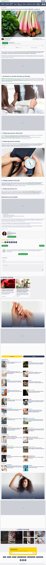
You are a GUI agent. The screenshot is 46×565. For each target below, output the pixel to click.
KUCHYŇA (9, 455)
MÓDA (8, 361)
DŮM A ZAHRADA (32, 390)
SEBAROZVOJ (29, 4)
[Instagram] (44, 1)
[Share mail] (16, 242)
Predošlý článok (4, 245)
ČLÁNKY (8, 398)
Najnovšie (33, 356)
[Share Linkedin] (14, 242)
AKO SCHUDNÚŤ (20, 4)
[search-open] (44, 4)
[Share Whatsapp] (7, 242)
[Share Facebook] (5, 242)
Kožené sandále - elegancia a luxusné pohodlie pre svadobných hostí (35, 373)
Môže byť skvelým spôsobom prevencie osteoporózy (10, 137)
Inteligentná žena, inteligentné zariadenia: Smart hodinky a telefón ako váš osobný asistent (36, 401)
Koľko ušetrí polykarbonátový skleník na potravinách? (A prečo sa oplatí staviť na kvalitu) (36, 420)
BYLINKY (34, 4)
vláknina (39, 143)
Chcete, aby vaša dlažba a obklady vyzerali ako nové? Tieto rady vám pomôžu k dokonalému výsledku (14, 429)
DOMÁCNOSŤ (9, 427)
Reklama (14, 557)
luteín (33, 190)
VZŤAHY (8, 379)
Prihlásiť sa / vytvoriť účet (23, 254)
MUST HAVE (31, 371)
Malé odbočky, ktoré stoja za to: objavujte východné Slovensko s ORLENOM (14, 410)
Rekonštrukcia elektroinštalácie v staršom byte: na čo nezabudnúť (14, 438)
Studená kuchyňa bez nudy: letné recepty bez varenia (36, 458)
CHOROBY (7, 4)
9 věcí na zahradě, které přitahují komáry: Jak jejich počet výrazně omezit (36, 392)
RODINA (30, 380)
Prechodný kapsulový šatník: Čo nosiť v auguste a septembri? (14, 363)
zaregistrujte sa (24, 250)
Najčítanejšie (12, 356)
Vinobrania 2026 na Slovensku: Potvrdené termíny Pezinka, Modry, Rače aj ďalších (36, 363)
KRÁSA (15, 4)
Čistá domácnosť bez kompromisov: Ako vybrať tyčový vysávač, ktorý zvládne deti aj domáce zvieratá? (15, 466)
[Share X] (10, 242)
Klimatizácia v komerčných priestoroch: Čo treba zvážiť (36, 439)
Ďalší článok (42, 245)
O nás (5, 557)
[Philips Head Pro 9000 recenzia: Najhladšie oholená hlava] (40, 534)
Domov (2, 7)
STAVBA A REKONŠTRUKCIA (12, 436)
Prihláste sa (8, 249)
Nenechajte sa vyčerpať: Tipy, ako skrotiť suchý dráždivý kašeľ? (14, 400)
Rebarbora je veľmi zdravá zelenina (7, 78)
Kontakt (9, 557)
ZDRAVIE (2, 4)
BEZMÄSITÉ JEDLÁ (32, 456)
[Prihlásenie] (42, 4)
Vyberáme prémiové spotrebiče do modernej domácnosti (15, 457)
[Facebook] (41, 1)
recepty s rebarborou (22, 51)
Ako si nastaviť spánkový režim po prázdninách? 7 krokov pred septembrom (36, 382)
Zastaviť (4, 47)
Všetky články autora (12, 236)
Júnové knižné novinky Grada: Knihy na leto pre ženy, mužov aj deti (36, 467)
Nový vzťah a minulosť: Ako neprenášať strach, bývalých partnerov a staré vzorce (14, 381)
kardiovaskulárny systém (32, 184)
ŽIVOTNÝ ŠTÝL (11, 4)
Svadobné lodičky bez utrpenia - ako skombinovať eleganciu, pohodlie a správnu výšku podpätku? (15, 372)
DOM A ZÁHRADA (38, 4)
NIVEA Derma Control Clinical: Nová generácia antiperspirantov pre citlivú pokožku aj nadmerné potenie (35, 411)
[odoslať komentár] (42, 270)
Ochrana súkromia (31, 557)
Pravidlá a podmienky (22, 557)
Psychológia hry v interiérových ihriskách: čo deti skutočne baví (14, 419)
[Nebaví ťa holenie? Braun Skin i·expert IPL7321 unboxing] (28, 541)
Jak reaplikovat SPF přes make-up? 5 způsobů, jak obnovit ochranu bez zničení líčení (14, 391)
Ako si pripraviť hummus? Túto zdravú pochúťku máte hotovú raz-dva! (18, 83)
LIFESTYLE (30, 361)
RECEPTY (24, 4)
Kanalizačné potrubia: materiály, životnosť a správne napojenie (15, 447)
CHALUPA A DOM (10, 445)
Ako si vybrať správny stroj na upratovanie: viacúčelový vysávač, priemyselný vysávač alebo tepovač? (36, 429)
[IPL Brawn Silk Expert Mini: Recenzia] (40, 541)
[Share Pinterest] (12, 242)
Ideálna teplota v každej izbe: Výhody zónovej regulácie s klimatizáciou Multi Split (36, 448)
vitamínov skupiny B (17, 79)
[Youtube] (43, 1)
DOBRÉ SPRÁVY (9, 408)
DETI (8, 417)
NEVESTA (8, 370)
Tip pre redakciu (39, 557)
